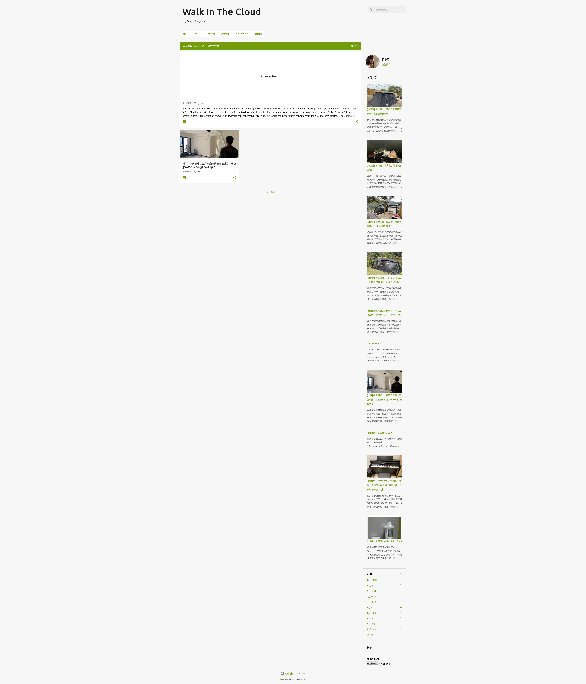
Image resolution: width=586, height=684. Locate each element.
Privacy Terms (374, 343)
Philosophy (241, 34)
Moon (281, 680)
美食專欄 (225, 34)
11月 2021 (372, 618)
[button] (357, 122)
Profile (197, 34)
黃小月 (385, 59)
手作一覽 (211, 34)
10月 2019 (372, 629)
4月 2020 (371, 624)
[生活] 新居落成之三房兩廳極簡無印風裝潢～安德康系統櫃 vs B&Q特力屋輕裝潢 (384, 399)
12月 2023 (372, 580)
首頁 (184, 34)
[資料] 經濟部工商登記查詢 (379, 432)
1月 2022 (371, 607)
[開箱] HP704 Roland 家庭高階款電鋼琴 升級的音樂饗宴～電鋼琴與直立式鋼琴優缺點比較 (384, 485)
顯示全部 (355, 46)
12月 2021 (372, 613)
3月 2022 (371, 596)
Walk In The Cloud (221, 11)
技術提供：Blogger (295, 673)
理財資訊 (258, 34)
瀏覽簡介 (386, 64)
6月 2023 (371, 591)
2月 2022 (371, 602)
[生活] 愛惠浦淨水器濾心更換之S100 (384, 541)
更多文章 (270, 192)
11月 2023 (372, 585)
